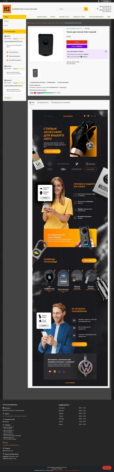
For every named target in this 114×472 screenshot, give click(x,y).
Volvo (53, 23)
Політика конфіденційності (96, 16)
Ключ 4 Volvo (59, 23)
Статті (6, 25)
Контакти (52, 16)
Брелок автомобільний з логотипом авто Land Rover (13, 73)
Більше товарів (88, 260)
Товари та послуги (35, 23)
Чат (108, 467)
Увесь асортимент (51, 151)
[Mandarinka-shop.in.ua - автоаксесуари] (7, 9)
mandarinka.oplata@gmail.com (11, 445)
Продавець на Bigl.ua (57, 468)
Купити (77, 42)
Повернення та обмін (79, 16)
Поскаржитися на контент (60, 470)
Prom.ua (65, 467)
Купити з (74, 46)
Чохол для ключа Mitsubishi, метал (14, 46)
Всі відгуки (8, 98)
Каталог (6, 21)
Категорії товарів (41, 16)
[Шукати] (86, 9)
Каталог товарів (78, 344)
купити (45, 197)
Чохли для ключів (46, 23)
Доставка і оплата (64, 16)
